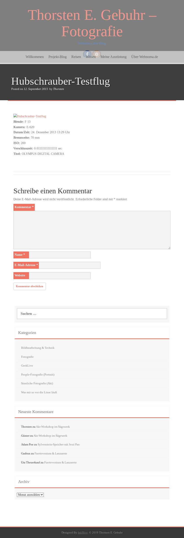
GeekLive (27, 365)
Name (20, 254)
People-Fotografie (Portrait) (37, 374)
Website (20, 275)
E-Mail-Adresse (26, 265)
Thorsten (58, 89)
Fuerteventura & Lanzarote (51, 453)
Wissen (91, 57)
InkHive (83, 532)
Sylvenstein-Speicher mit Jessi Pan (59, 444)
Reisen (76, 57)
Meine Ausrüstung (114, 57)
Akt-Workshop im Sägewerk (53, 426)
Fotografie (27, 356)
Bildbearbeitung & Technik (38, 347)
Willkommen (35, 57)
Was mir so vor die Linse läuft (39, 392)
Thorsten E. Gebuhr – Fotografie (92, 23)
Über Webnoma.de (144, 57)
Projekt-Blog (57, 57)
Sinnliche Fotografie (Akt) (37, 383)
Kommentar (24, 207)
